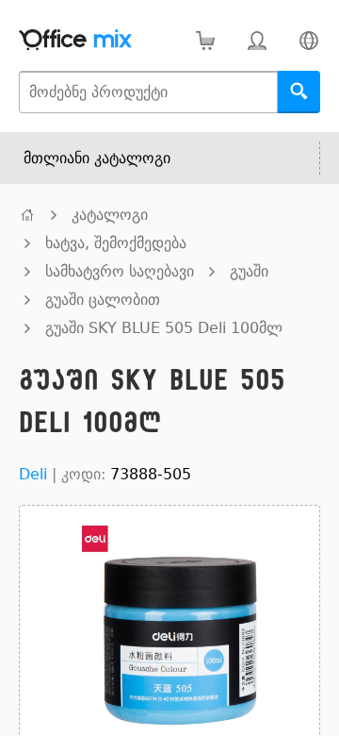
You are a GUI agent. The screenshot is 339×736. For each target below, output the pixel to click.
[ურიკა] (205, 40)
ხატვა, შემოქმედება (115, 243)
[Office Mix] (75, 40)
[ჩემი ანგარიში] (256, 40)
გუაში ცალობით (102, 300)
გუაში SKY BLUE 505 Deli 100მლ (163, 328)
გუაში (249, 271)
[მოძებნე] (299, 92)
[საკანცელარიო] (27, 214)
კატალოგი (110, 215)
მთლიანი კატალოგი (97, 158)
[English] (308, 40)
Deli (33, 474)
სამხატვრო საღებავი (119, 271)
